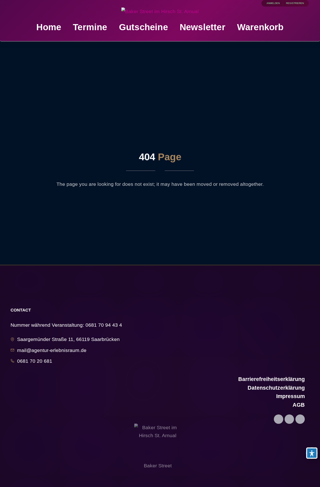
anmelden (273, 3)
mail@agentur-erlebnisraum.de (51, 350)
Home (48, 27)
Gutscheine (143, 27)
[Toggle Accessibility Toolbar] (311, 453)
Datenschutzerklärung (276, 388)
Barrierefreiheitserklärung (271, 379)
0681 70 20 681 (34, 361)
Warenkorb (260, 27)
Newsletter (202, 27)
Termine (90, 27)
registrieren (295, 3)
